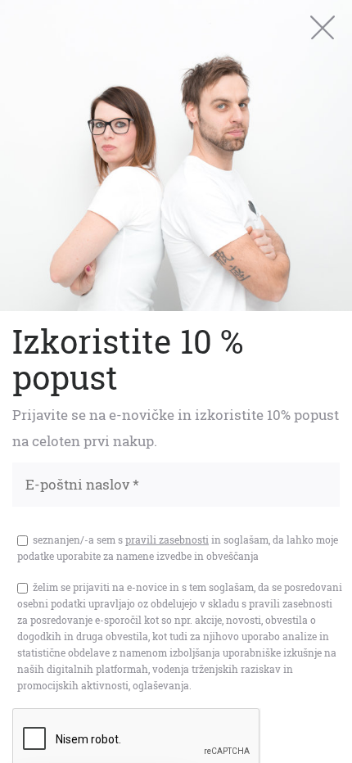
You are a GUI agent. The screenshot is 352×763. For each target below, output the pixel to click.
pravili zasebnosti (167, 539)
